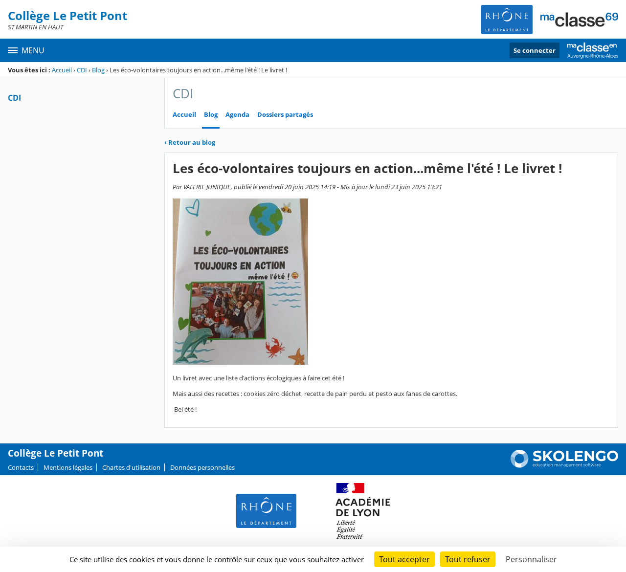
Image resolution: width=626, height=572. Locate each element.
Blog (98, 70)
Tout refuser (468, 559)
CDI (82, 70)
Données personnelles (202, 467)
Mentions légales (68, 467)
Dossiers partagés (285, 114)
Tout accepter (404, 559)
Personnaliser (531, 559)
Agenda (237, 114)
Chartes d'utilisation (131, 467)
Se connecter (535, 50)
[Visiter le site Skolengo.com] (564, 465)
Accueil (62, 70)
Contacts (21, 467)
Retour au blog (189, 142)
